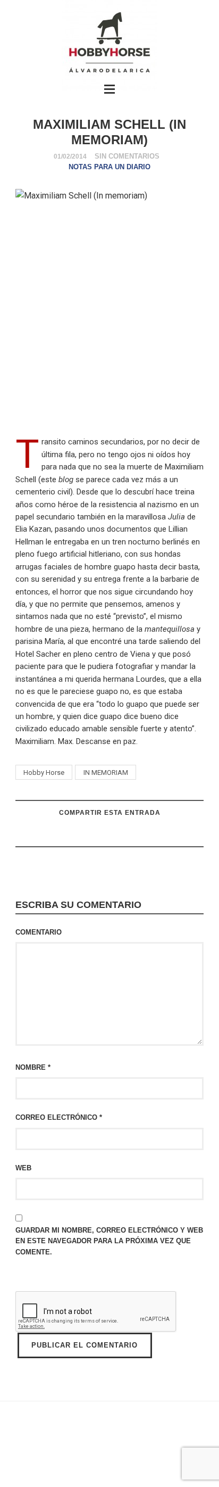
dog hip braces (180, 1467)
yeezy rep (128, 1454)
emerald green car (112, 1467)
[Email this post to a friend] (82, 834)
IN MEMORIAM (105, 772)
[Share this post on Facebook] (135, 834)
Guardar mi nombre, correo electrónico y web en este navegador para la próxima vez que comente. (109, 1241)
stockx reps (178, 1454)
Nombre (32, 1067)
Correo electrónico (58, 1117)
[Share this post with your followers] (109, 834)
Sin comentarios (127, 156)
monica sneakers (38, 1467)
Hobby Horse (43, 772)
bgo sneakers (72, 1454)
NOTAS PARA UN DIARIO (109, 167)
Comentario (38, 932)
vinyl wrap (107, 1480)
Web (23, 1168)
